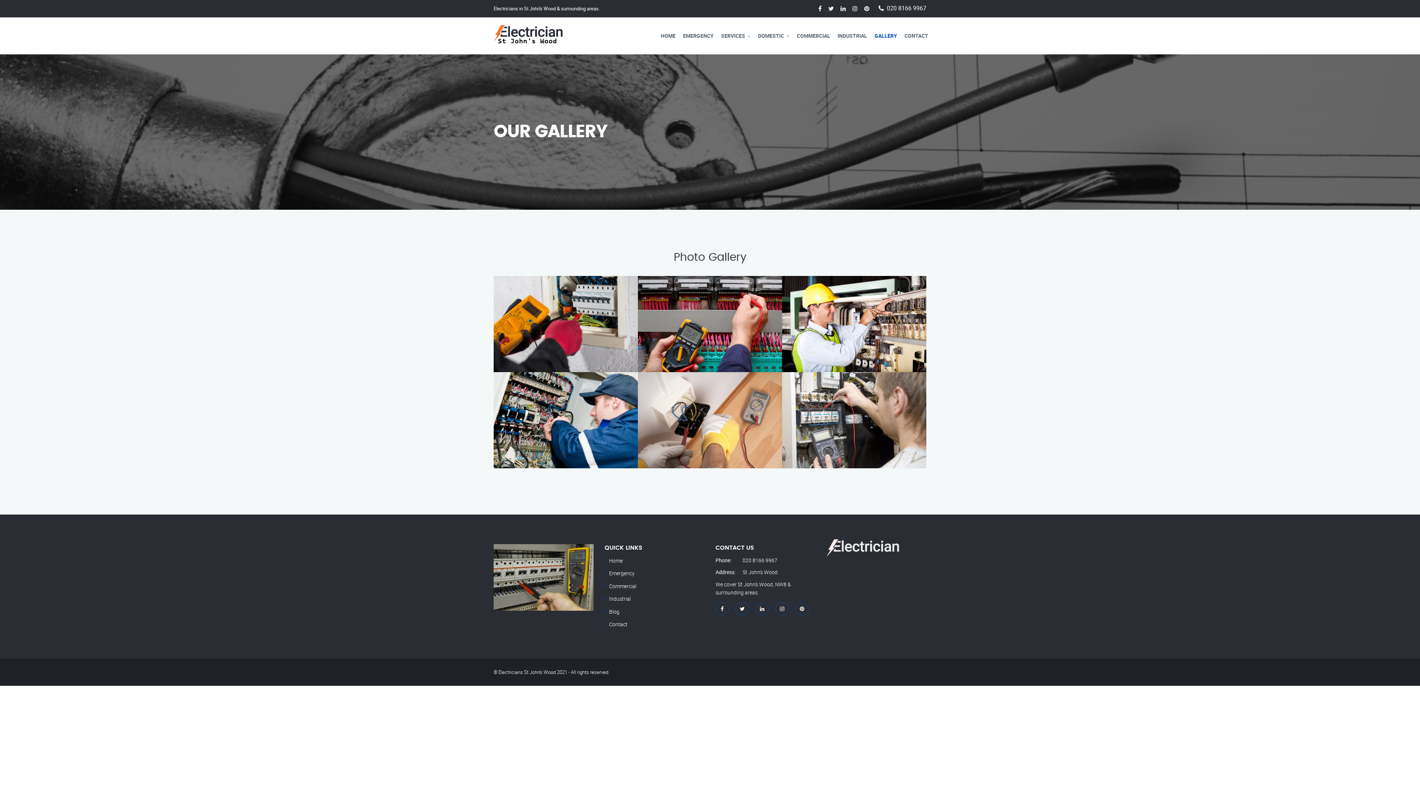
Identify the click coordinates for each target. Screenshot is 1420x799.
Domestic (771, 35)
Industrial (852, 35)
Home (668, 35)
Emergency (698, 35)
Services (733, 35)
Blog (614, 611)
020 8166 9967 (906, 8)
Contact (916, 35)
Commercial (813, 35)
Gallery (886, 35)
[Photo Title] (854, 420)
